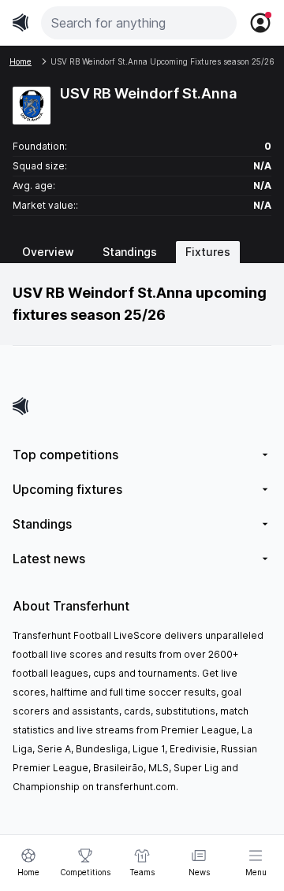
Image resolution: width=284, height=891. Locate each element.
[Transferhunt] (142, 406)
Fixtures (207, 251)
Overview (48, 251)
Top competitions (65, 454)
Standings (130, 251)
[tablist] (142, 252)
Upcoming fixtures (67, 489)
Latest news (49, 558)
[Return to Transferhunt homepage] (20, 22)
